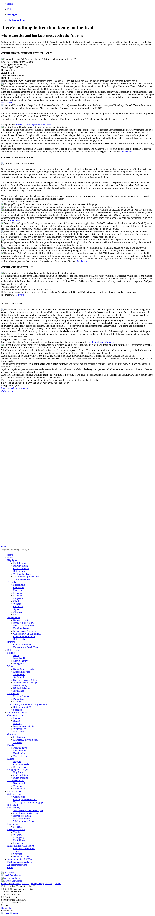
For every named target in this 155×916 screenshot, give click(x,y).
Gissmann (18, 606)
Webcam (17, 835)
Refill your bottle (21, 818)
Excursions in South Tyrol (25, 647)
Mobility (17, 701)
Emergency (18, 837)
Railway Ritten (20, 565)
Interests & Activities (17, 712)
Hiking (16, 655)
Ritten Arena (19, 731)
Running (17, 723)
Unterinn (17, 590)
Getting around (14, 794)
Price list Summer (21, 696)
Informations (13, 693)
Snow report (19, 674)
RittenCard (12, 805)
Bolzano (11, 642)
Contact (5, 883)
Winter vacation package (25, 682)
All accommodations (17, 864)
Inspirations (12, 824)
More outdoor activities (24, 726)
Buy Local (18, 772)
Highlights (12, 560)
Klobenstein (19, 584)
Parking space (20, 699)
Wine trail (18, 786)
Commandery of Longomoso (27, 633)
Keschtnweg (19, 788)
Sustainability (13, 807)
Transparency (37, 883)
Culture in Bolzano (22, 644)
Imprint (25, 883)
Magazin (17, 826)
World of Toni (20, 756)
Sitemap (49, 883)
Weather (17, 832)
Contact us (18, 854)
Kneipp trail (19, 783)
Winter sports (19, 729)
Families (11, 745)
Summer (11, 652)
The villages (13, 582)
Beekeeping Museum (23, 623)
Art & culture (13, 617)
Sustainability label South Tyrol (28, 810)
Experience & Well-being (25, 739)
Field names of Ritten (23, 625)
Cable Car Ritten (21, 568)
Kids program (19, 750)
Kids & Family (20, 661)
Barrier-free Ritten (22, 816)
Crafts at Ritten (20, 775)
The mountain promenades (26, 576)
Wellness (17, 742)
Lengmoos (18, 593)
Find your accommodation (19, 862)
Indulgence (18, 663)
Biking (16, 720)
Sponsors (17, 710)
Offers (10, 867)
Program (17, 761)
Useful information (16, 829)
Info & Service (14, 791)
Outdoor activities (15, 715)
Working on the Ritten (24, 821)
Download (18, 843)
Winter (10, 666)
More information (106, 342)
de (2, 546)
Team (16, 851)
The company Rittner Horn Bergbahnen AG (28, 704)
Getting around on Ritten (25, 799)
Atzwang (17, 612)
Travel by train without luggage (28, 802)
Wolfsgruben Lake (22, 574)
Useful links (19, 840)
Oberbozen (18, 587)
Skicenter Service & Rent (25, 680)
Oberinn (17, 601)
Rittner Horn (19, 571)
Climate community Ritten (25, 813)
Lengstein (18, 598)
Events (10, 758)
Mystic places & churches (25, 631)
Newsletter (15, 883)
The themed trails (21, 579)
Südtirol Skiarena (21, 688)
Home (10, 3)
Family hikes (19, 753)
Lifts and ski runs (21, 671)
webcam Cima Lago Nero (28, 124)
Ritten (10, 557)
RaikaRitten (7, 908)
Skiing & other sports (23, 669)
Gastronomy (19, 737)
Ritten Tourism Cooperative (20, 845)
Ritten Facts (19, 639)
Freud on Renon (21, 628)
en (6, 546)
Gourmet (11, 734)
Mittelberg (18, 595)
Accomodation (20, 748)
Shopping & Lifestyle (17, 769)
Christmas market (21, 764)
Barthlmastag (19, 767)
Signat (16, 609)
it (4, 546)
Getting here (19, 796)
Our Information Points (24, 848)
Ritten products (20, 777)
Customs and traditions (24, 636)
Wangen (17, 604)
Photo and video (21, 856)
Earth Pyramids (20, 563)
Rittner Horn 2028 (22, 707)
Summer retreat (20, 620)
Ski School (18, 677)
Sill (14, 614)
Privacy (58, 883)
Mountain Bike (20, 658)
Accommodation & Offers (19, 859)
